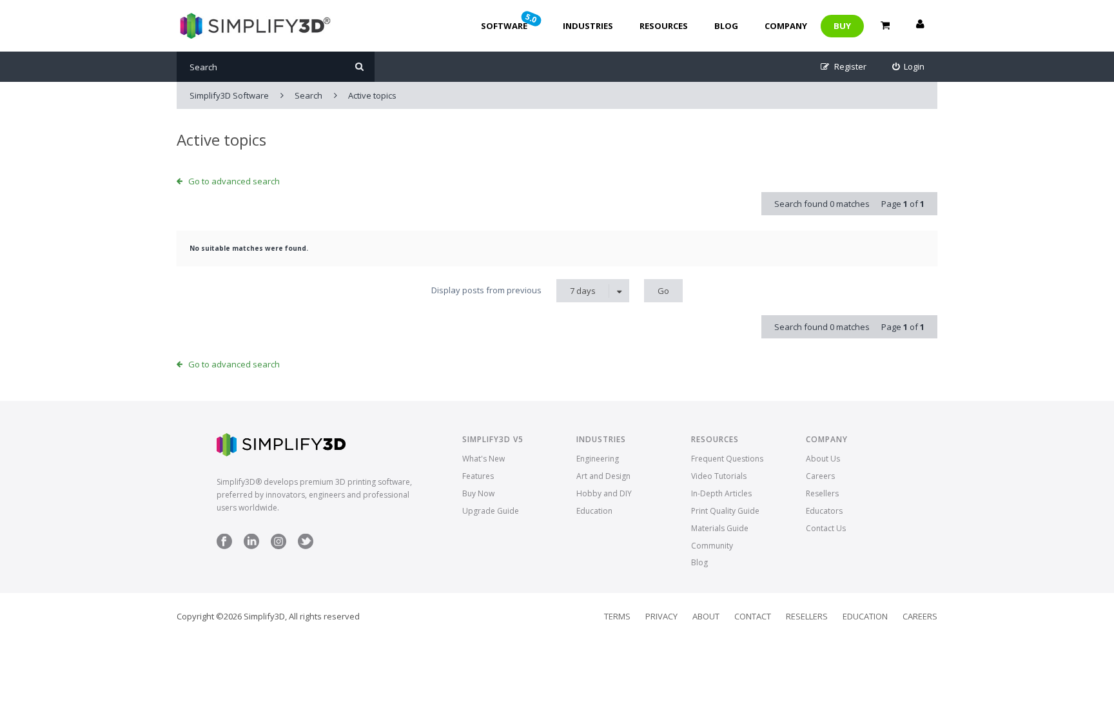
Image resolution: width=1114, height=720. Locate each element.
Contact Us (826, 528)
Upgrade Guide (490, 510)
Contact (752, 616)
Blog (726, 26)
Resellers (822, 493)
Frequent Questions (727, 458)
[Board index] (254, 26)
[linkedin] (251, 546)
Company (786, 26)
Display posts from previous (513, 290)
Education (594, 510)
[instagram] (278, 546)
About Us (823, 458)
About (705, 616)
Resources (664, 26)
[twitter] (305, 546)
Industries (588, 26)
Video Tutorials (719, 476)
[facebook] (224, 546)
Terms (617, 616)
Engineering (597, 458)
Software (510, 21)
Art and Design (603, 476)
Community (712, 545)
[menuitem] (908, 67)
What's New (483, 458)
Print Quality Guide (725, 510)
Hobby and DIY (604, 493)
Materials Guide (719, 528)
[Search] (359, 67)
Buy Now (478, 493)
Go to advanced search (234, 181)
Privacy (661, 616)
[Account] (920, 26)
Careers (820, 476)
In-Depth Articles (721, 493)
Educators (824, 510)
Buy (842, 26)
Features (478, 476)
